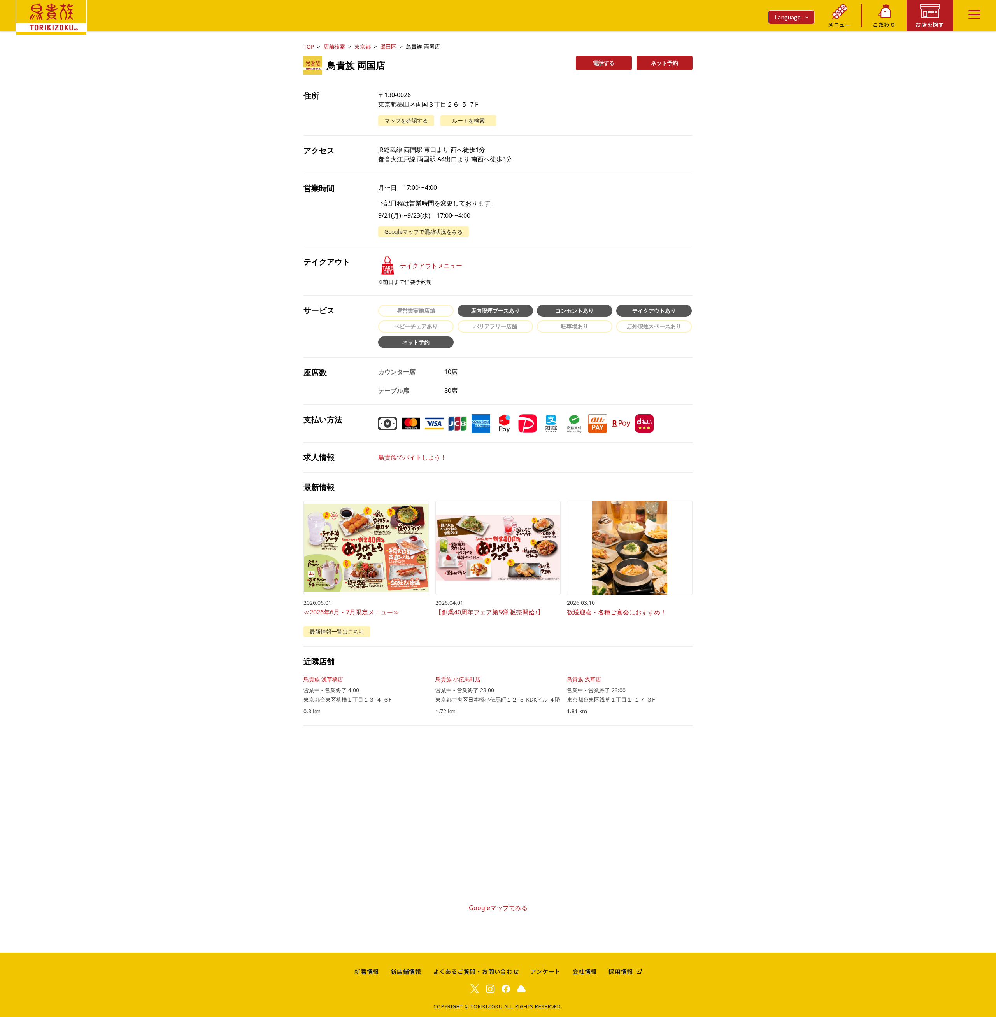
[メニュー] (974, 14)
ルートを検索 (468, 120)
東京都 (362, 46)
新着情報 (366, 971)
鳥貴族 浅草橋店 (323, 679)
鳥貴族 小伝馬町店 (457, 679)
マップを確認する (406, 120)
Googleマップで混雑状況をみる (423, 231)
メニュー (839, 24)
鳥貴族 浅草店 (584, 679)
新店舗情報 (406, 971)
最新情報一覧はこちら (337, 631)
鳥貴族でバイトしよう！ (412, 457)
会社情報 (584, 971)
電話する (604, 63)
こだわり (884, 24)
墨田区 (388, 46)
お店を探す (929, 24)
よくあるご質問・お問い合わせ (476, 971)
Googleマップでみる (498, 907)
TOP (308, 46)
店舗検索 (334, 46)
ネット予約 (664, 63)
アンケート (545, 971)
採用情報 (620, 971)
